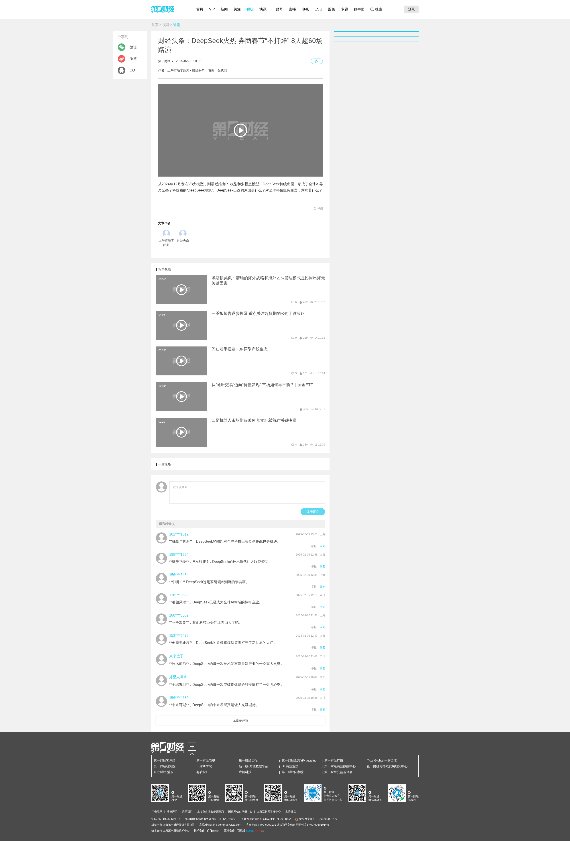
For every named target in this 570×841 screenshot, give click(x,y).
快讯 (263, 9)
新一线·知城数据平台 (253, 766)
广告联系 (157, 811)
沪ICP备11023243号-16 (165, 819)
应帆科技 (245, 772)
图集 (331, 9)
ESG (318, 9)
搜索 (378, 9)
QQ (132, 70)
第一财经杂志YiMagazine (299, 760)
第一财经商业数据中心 (340, 766)
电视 (305, 9)
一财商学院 (204, 766)
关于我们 (187, 811)
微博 (133, 59)
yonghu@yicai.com (229, 824)
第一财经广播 (333, 760)
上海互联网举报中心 (269, 811)
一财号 (277, 9)
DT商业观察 (290, 766)
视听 (250, 9)
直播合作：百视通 (234, 830)
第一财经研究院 (164, 766)
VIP (212, 9)
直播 (292, 9)
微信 (133, 47)
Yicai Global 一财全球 (382, 760)
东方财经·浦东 (163, 772)
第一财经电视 (205, 760)
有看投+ (202, 772)
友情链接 (290, 811)
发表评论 (313, 511)
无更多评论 (240, 720)
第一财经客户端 (164, 760)
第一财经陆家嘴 (292, 772)
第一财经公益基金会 (338, 772)
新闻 (224, 9)
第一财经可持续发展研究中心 (387, 766)
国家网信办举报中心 (240, 811)
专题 (344, 9)
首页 (199, 9)
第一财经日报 (248, 760)
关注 (237, 9)
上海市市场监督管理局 (210, 811)
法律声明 (172, 811)
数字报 (359, 9)
